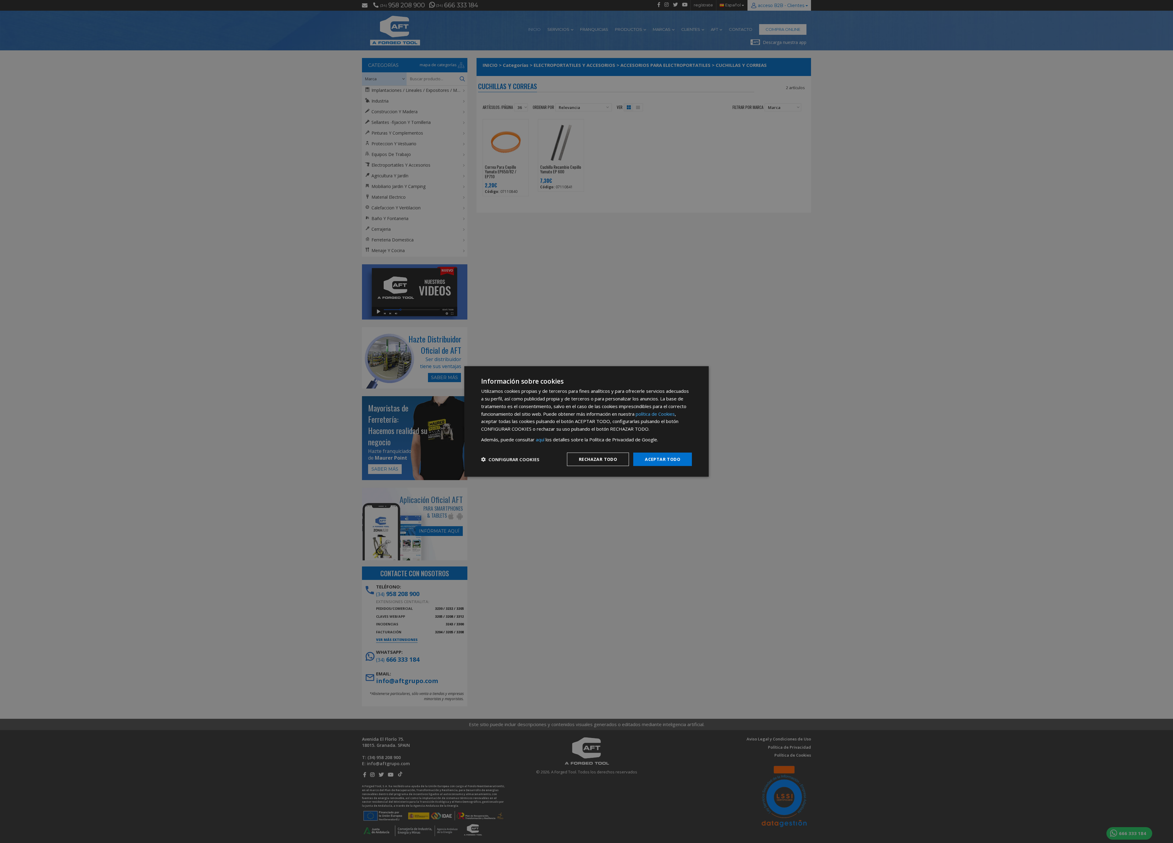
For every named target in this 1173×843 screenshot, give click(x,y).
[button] (510, 459)
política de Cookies (655, 414)
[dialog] (586, 421)
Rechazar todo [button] (598, 459)
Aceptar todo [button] (662, 459)
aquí (540, 439)
